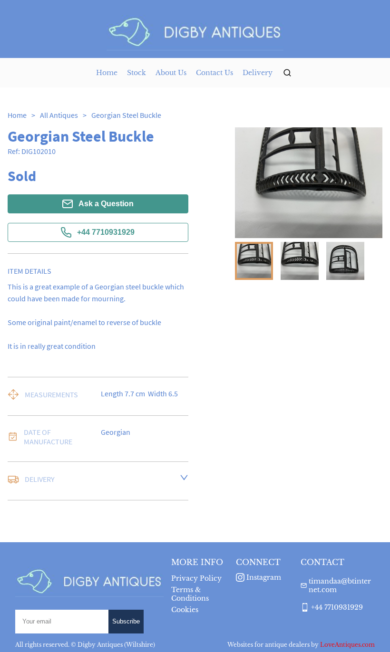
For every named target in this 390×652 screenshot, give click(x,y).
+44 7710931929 (106, 232)
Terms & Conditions (190, 594)
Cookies (184, 609)
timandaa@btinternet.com (340, 585)
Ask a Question (106, 204)
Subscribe (126, 621)
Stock (136, 72)
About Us (171, 72)
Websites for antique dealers (268, 644)
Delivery (258, 72)
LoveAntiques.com (347, 644)
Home (106, 72)
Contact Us (214, 72)
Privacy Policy (196, 578)
